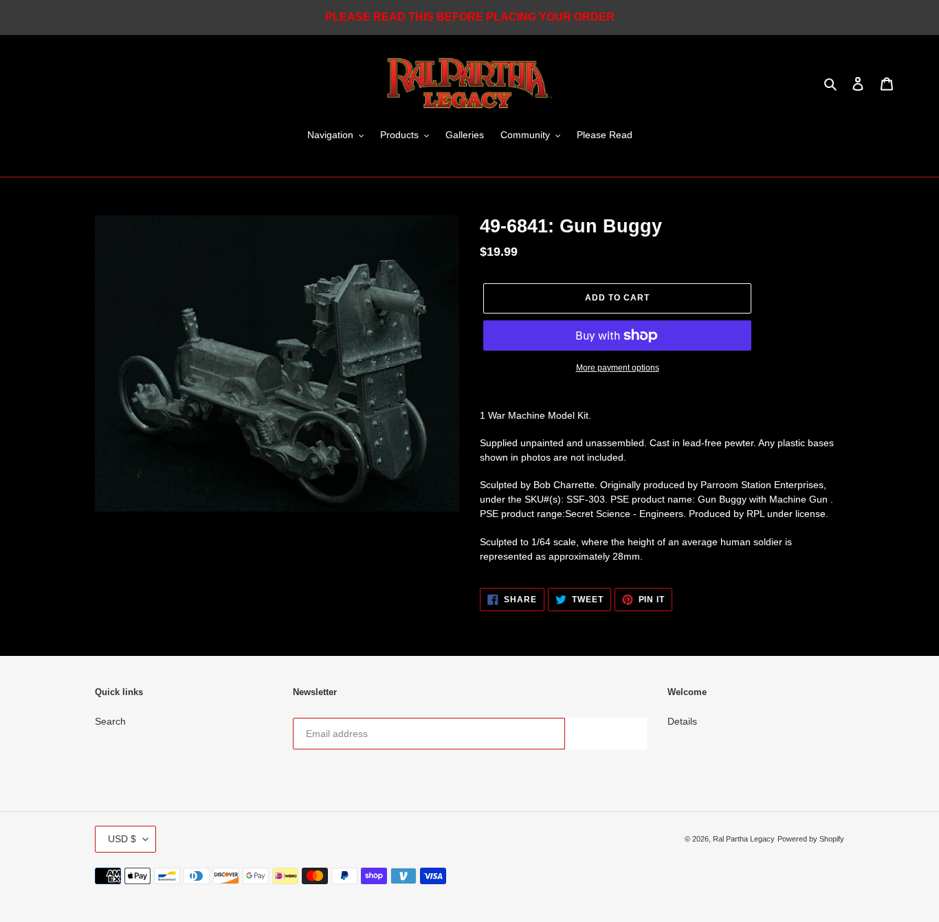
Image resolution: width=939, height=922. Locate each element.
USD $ (122, 838)
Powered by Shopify (810, 839)
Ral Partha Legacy (744, 839)
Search (110, 721)
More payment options (617, 368)
